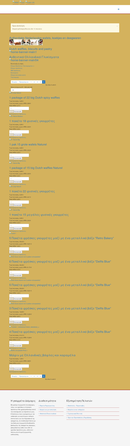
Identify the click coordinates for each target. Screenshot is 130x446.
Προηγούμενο (23, 82)
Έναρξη (14, 82)
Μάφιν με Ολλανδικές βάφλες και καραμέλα (42, 355)
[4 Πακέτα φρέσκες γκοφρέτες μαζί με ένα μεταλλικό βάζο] (65, 327)
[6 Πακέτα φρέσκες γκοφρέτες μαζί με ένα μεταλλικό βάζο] (65, 257)
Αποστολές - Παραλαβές (76, 406)
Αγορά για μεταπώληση (48, 410)
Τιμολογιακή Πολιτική (75, 414)
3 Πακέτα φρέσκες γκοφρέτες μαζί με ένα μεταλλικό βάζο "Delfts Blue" (60, 308)
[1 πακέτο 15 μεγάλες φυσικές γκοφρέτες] (65, 210)
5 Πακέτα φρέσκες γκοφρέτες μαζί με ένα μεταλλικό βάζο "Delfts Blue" (60, 285)
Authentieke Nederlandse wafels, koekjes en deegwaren (45, 38)
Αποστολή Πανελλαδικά (48, 414)
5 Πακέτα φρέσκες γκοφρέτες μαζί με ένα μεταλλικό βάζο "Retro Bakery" (61, 238)
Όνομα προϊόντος (16, 68)
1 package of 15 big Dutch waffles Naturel (36, 168)
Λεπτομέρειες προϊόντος (17, 114)
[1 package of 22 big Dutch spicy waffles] (65, 93)
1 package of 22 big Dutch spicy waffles (34, 97)
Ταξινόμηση (15, 77)
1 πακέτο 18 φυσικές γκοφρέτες (32, 121)
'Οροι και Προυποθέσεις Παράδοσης (80, 418)
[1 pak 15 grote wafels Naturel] (65, 140)
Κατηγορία (14, 73)
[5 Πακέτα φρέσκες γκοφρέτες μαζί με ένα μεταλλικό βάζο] (65, 233)
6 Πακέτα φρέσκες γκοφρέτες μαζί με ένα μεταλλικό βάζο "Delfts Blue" (60, 261)
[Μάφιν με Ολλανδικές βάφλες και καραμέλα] (65, 350)
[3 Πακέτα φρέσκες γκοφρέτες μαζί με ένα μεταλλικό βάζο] (65, 303)
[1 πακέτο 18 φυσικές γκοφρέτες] (65, 116)
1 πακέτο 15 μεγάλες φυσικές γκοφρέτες (39, 214)
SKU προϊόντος (15, 70)
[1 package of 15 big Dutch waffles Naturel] (65, 163)
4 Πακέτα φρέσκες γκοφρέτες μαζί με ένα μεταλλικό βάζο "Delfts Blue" (60, 332)
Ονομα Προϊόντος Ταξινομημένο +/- (22, 66)
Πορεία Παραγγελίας (47, 406)
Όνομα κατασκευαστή (18, 75)
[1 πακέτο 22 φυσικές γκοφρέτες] (65, 186)
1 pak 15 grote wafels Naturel (28, 144)
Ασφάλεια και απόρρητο (76, 410)
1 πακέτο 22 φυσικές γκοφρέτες (32, 191)
